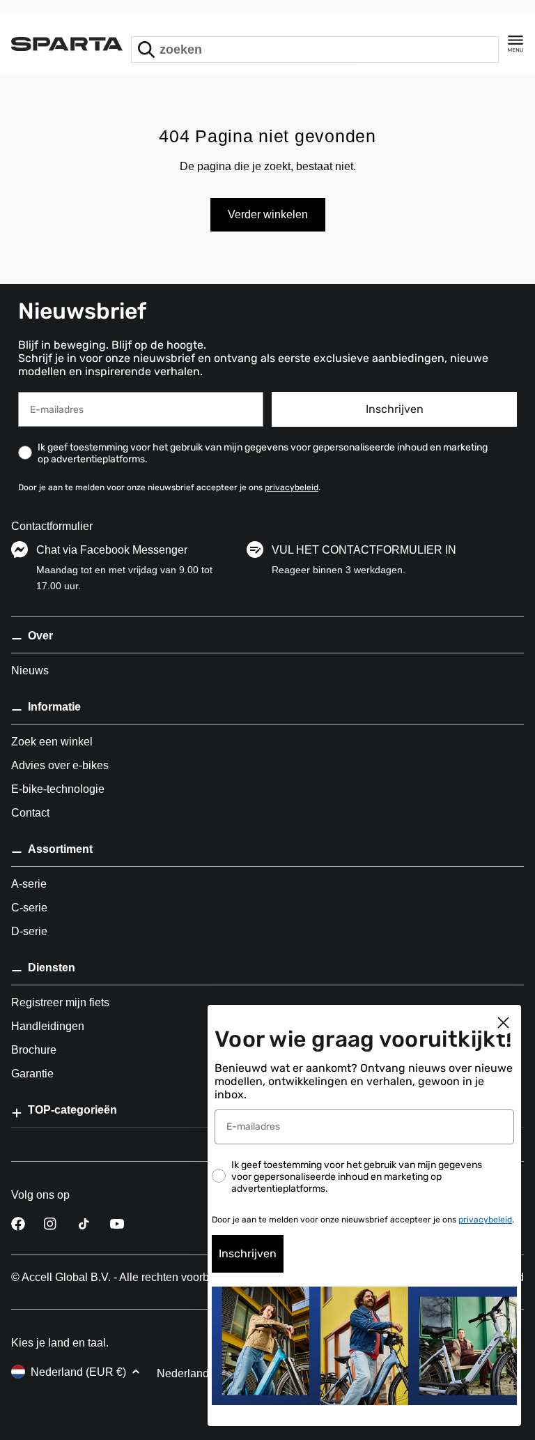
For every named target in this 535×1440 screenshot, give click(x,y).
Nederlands (186, 1373)
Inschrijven (395, 409)
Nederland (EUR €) (78, 1372)
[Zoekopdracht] (146, 49)
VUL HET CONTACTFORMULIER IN (364, 550)
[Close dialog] (503, 1022)
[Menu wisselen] (515, 44)
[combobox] (315, 49)
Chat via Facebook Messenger (111, 550)
